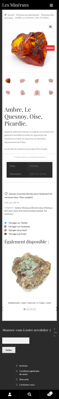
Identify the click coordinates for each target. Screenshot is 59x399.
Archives (23, 365)
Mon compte (10, 394)
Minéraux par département (27, 15)
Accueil (11, 15)
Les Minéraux (15, 5)
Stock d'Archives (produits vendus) (28, 210)
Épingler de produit (18, 230)
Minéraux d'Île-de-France (32, 207)
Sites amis (24, 379)
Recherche (29, 394)
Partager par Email (17, 234)
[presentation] (3, 309)
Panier (45, 392)
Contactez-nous (27, 384)
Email (55, 332)
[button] (50, 27)
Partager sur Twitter (18, 222)
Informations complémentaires (30, 157)
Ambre (18, 207)
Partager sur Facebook (19, 226)
